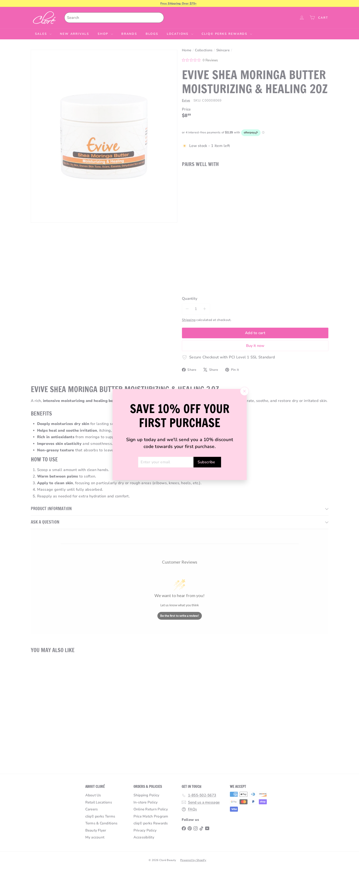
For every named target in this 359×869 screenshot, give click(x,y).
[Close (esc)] (244, 391)
